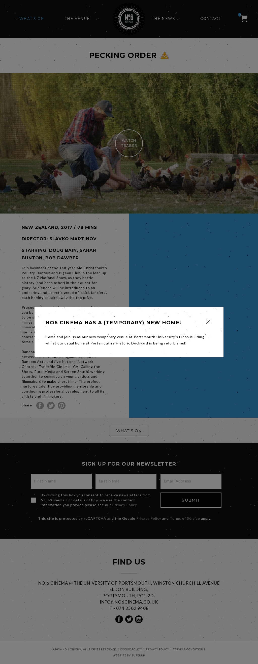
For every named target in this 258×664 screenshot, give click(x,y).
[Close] (208, 321)
